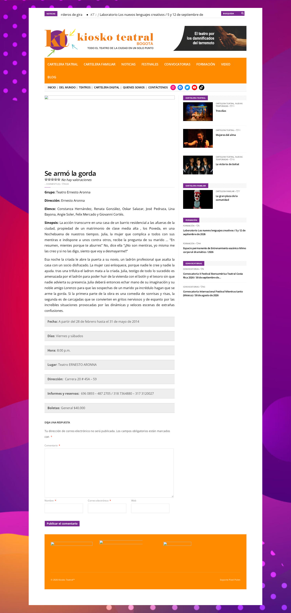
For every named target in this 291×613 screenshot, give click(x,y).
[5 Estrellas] (58, 179)
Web (133, 500)
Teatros (84, 87)
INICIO (52, 87)
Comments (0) (53, 184)
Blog (52, 77)
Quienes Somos (134, 87)
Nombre (50, 500)
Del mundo (67, 87)
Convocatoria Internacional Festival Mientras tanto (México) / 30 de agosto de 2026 (213, 293)
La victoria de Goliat (227, 164)
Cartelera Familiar (99, 64)
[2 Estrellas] (49, 179)
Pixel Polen (234, 579)
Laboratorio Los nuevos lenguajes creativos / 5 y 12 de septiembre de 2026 (151, 14)
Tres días (221, 111)
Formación (205, 64)
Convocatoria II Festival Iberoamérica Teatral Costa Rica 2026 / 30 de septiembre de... (213, 275)
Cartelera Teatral (63, 64)
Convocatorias (177, 64)
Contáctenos (158, 87)
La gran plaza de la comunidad (227, 198)
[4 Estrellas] (55, 179)
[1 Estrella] (46, 179)
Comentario (52, 445)
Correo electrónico (99, 500)
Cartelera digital (106, 87)
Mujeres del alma (226, 135)
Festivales (150, 64)
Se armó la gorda (70, 173)
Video (225, 64)
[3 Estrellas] (52, 179)
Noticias (128, 64)
